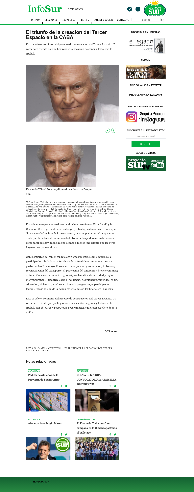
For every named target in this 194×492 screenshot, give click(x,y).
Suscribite (145, 144)
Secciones (51, 19)
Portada (35, 19)
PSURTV (84, 19)
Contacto (123, 19)
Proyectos (68, 19)
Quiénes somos (103, 19)
